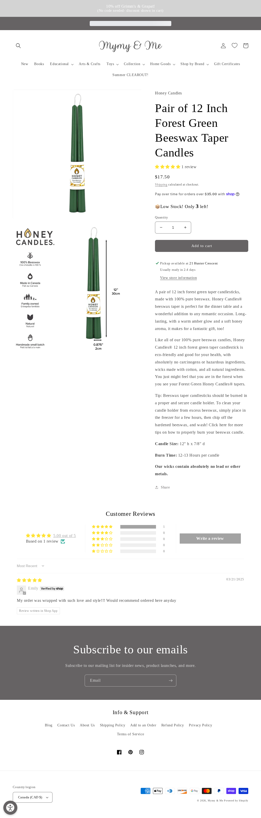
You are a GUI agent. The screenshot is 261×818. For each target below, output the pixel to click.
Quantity (161, 217)
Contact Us (66, 725)
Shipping (161, 184)
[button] (18, 45)
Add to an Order (143, 725)
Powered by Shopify (236, 800)
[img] (29, 580)
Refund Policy (172, 725)
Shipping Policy (112, 725)
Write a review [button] (210, 538)
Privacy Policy (200, 725)
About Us (87, 725)
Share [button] (165, 487)
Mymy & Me (215, 800)
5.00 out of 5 (64, 535)
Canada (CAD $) (30, 797)
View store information (178, 278)
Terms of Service (130, 734)
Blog (48, 725)
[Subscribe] (170, 681)
